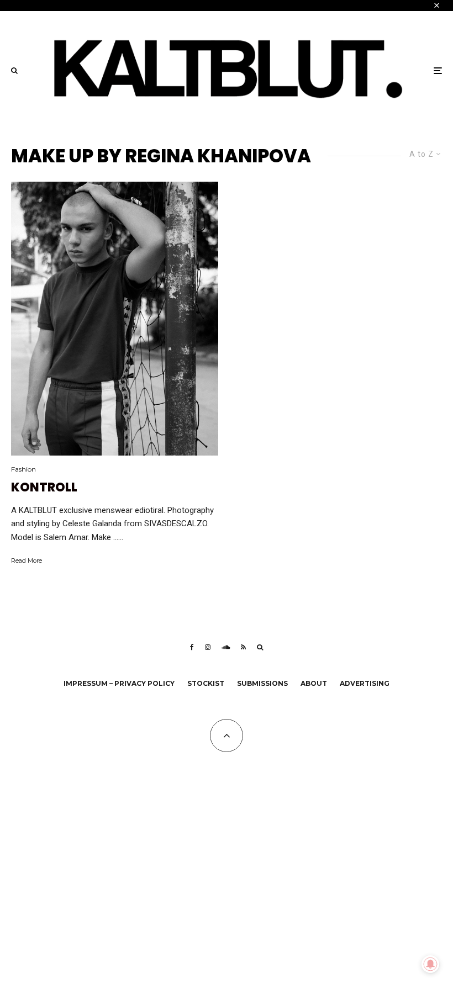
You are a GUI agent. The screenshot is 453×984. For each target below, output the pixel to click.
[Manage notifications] (430, 964)
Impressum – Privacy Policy (119, 683)
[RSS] (243, 647)
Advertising (364, 683)
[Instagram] (207, 647)
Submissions (262, 683)
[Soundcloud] (225, 647)
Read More (26, 560)
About (314, 683)
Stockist (205, 683)
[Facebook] (192, 647)
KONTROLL (44, 487)
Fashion (23, 469)
